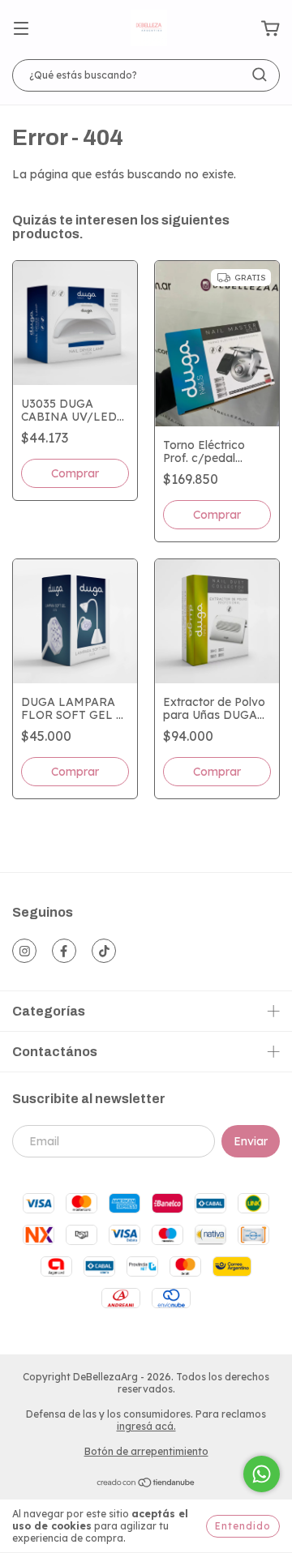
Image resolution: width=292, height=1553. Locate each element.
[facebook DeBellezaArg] (64, 951)
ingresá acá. (146, 1426)
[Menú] (21, 29)
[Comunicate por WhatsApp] (261, 1474)
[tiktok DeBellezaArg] (104, 951)
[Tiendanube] (146, 1484)
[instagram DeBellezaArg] (24, 951)
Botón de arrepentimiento (146, 1451)
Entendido (243, 1526)
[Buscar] (259, 75)
